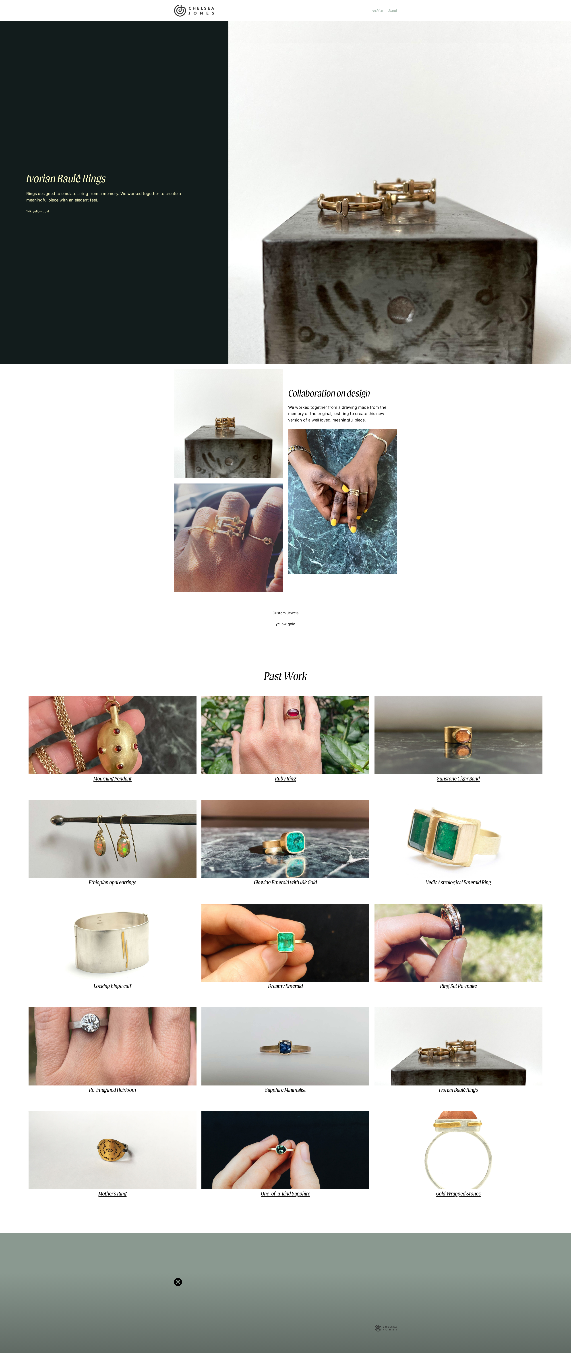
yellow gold (285, 624)
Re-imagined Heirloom (112, 1090)
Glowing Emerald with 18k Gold (285, 882)
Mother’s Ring (112, 1193)
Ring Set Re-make (458, 986)
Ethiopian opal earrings (112, 882)
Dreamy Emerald (285, 986)
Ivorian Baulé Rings (458, 1090)
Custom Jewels (285, 613)
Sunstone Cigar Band (458, 778)
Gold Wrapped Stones (458, 1193)
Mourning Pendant (112, 778)
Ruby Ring (285, 778)
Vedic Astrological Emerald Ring (458, 882)
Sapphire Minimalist (285, 1090)
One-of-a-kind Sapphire (285, 1193)
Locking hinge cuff (112, 986)
